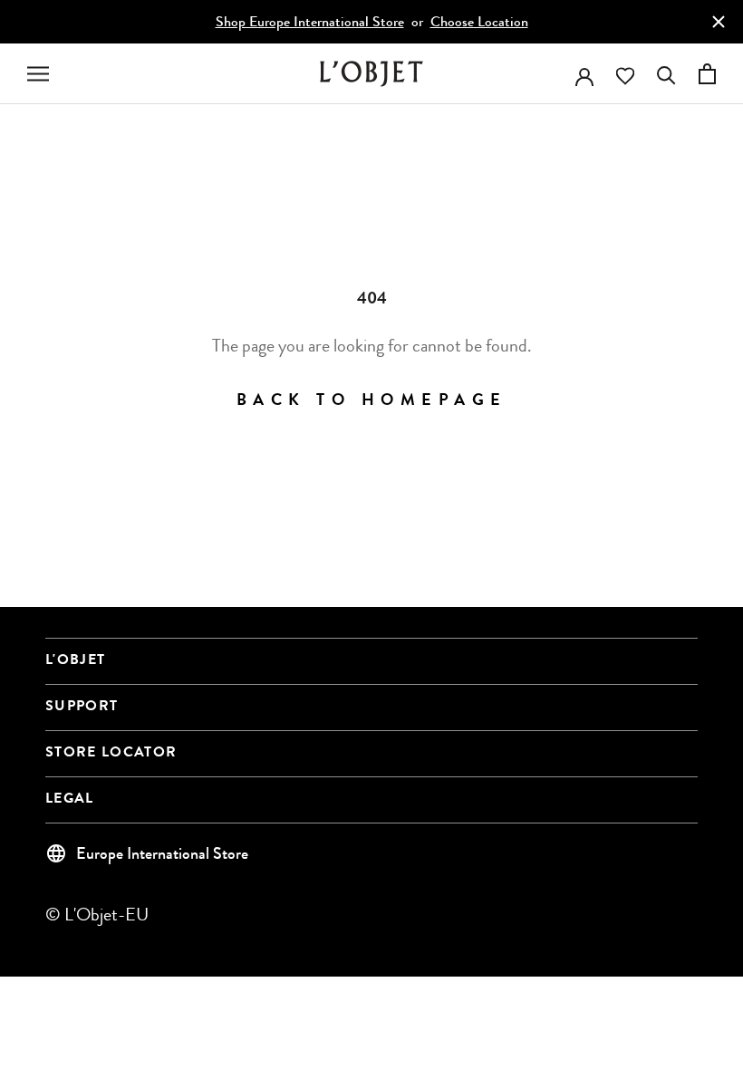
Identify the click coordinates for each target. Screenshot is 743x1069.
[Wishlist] (625, 76)
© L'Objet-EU (97, 914)
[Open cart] (707, 73)
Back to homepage (371, 401)
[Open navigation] (38, 74)
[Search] (666, 73)
